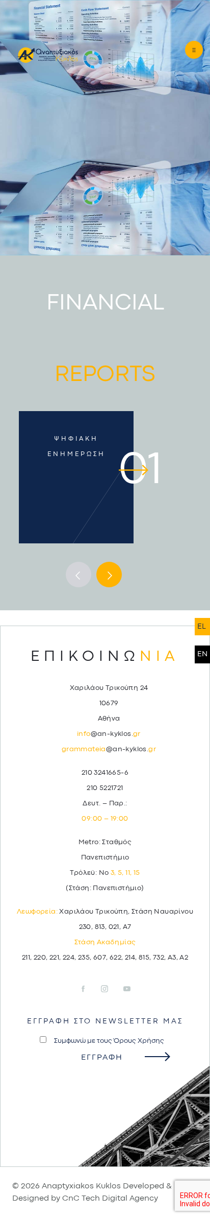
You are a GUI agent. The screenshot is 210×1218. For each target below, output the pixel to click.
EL (201, 627)
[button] (185, 50)
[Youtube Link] (126, 989)
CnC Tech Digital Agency (110, 1198)
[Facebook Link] (89, 989)
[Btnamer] (78, 574)
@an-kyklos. (109, 734)
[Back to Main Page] (40, 54)
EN (202, 654)
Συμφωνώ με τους (109, 1041)
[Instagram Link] (111, 989)
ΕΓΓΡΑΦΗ (102, 1057)
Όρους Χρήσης (139, 1041)
